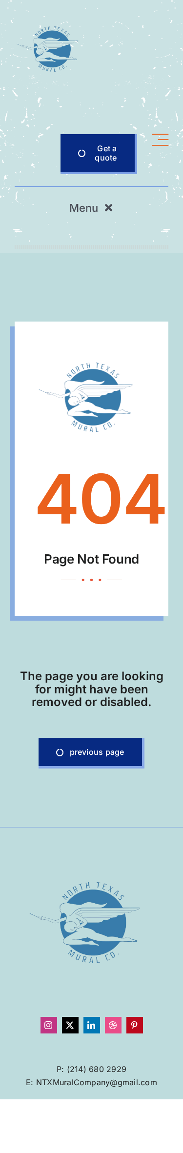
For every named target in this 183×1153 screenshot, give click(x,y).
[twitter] (70, 1025)
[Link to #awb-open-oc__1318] (160, 154)
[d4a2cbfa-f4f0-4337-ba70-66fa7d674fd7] (51, 16)
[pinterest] (134, 1025)
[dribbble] (113, 1025)
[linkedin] (91, 1025)
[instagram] (49, 1025)
